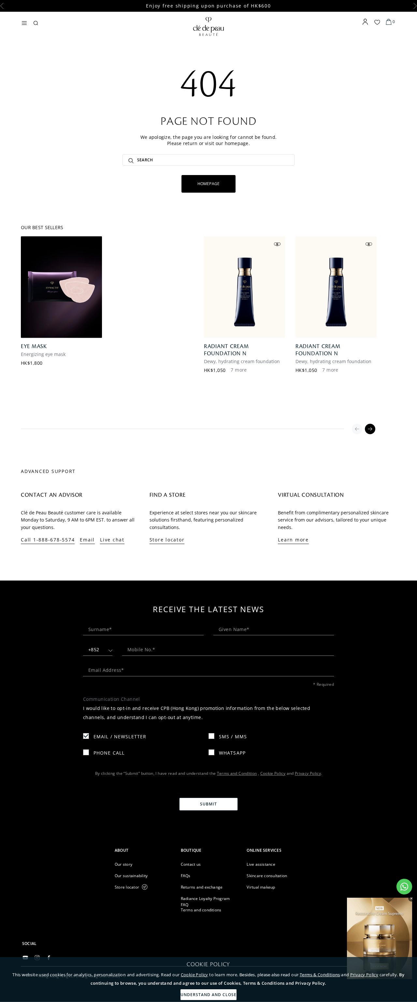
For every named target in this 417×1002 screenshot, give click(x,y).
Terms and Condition (237, 773)
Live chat (112, 540)
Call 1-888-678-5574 (48, 540)
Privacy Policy (364, 975)
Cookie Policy (194, 975)
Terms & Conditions (320, 975)
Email (87, 540)
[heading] (142, 850)
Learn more (293, 540)
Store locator (167, 540)
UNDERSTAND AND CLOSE (208, 994)
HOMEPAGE (208, 183)
